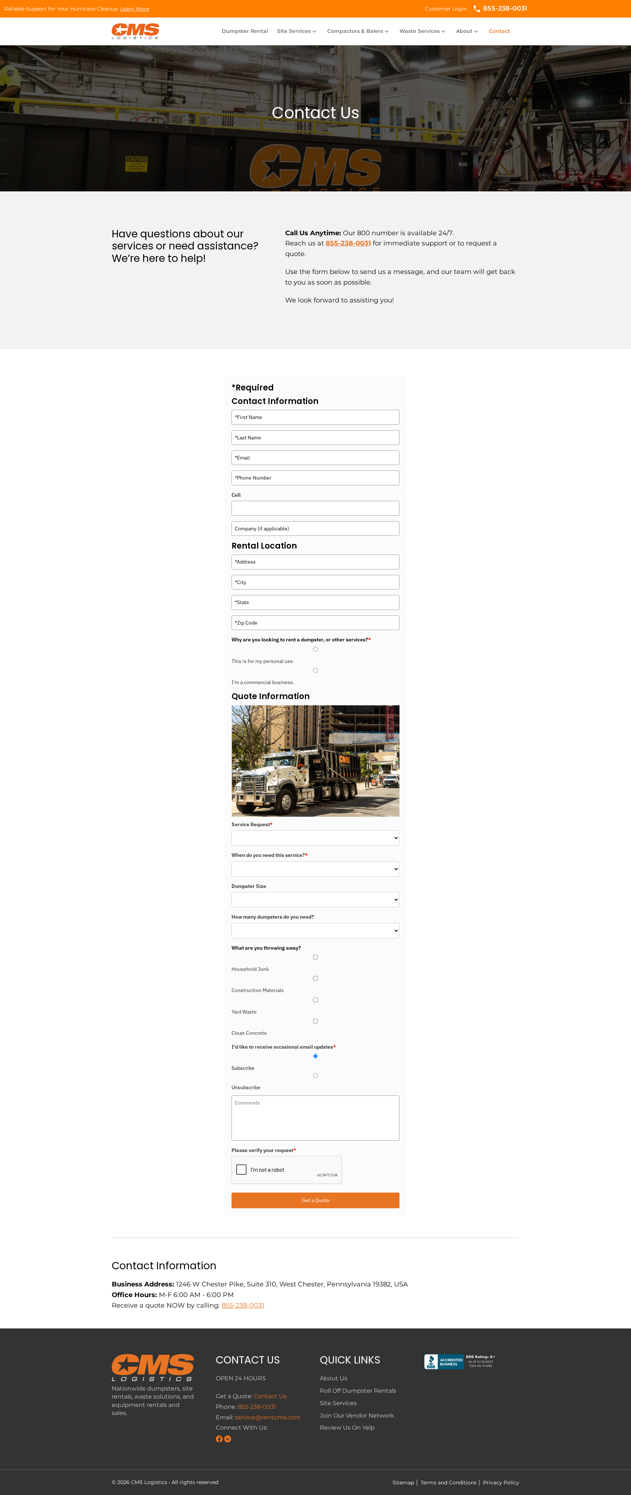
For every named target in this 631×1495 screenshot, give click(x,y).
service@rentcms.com (268, 1417)
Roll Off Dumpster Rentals (358, 1390)
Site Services (297, 31)
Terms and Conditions (447, 1482)
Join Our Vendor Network (357, 1415)
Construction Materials (258, 990)
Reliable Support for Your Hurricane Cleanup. (76, 8)
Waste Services (423, 31)
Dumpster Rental (245, 31)
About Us (333, 1378)
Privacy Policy (499, 1482)
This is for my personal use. (263, 661)
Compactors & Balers (358, 31)
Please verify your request (264, 1150)
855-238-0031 (348, 243)
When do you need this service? (270, 855)
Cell (236, 495)
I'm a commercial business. (263, 682)
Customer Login (446, 8)
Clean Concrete (249, 1033)
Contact (499, 31)
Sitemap (403, 1482)
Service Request (252, 824)
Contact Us (270, 1396)
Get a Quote (315, 1200)
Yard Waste (244, 1011)
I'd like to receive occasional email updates (284, 1047)
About (468, 31)
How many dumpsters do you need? (273, 917)
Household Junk (250, 969)
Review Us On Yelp (347, 1427)
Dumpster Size (249, 886)
